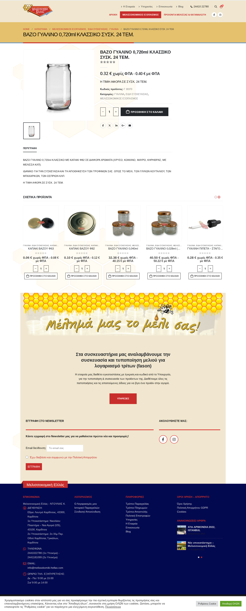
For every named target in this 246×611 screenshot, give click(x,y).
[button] (215, 7)
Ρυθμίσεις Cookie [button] (207, 603)
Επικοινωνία (165, 6)
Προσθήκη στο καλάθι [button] (42, 275)
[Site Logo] (38, 11)
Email (130, 125)
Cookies (181, 511)
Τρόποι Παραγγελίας (137, 503)
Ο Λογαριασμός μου (85, 503)
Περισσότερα (113, 606)
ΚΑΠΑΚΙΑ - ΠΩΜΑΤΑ (58, 245)
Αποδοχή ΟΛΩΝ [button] (230, 603)
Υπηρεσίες (147, 6)
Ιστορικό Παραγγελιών (86, 507)
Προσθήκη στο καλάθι (147, 112)
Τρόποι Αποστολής (136, 511)
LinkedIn (116, 125)
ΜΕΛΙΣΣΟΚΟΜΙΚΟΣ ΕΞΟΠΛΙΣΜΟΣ (140, 14)
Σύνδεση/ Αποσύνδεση (87, 511)
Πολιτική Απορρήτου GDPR (192, 507)
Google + (123, 125)
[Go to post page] (181, 529)
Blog (180, 6)
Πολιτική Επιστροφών (138, 515)
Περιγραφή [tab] (30, 148)
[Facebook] (214, 14)
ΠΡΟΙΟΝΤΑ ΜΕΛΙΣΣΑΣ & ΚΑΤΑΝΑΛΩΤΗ (185, 14)
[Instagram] (220, 14)
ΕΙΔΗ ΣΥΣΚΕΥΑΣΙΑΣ (137, 94)
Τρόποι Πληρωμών (136, 507)
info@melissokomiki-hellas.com (45, 567)
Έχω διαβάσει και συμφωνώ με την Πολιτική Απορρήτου (63, 457)
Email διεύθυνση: (36, 447)
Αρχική (113, 14)
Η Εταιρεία (129, 6)
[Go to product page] (41, 223)
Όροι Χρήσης (184, 503)
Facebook (103, 125)
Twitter (110, 125)
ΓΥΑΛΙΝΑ (119, 94)
